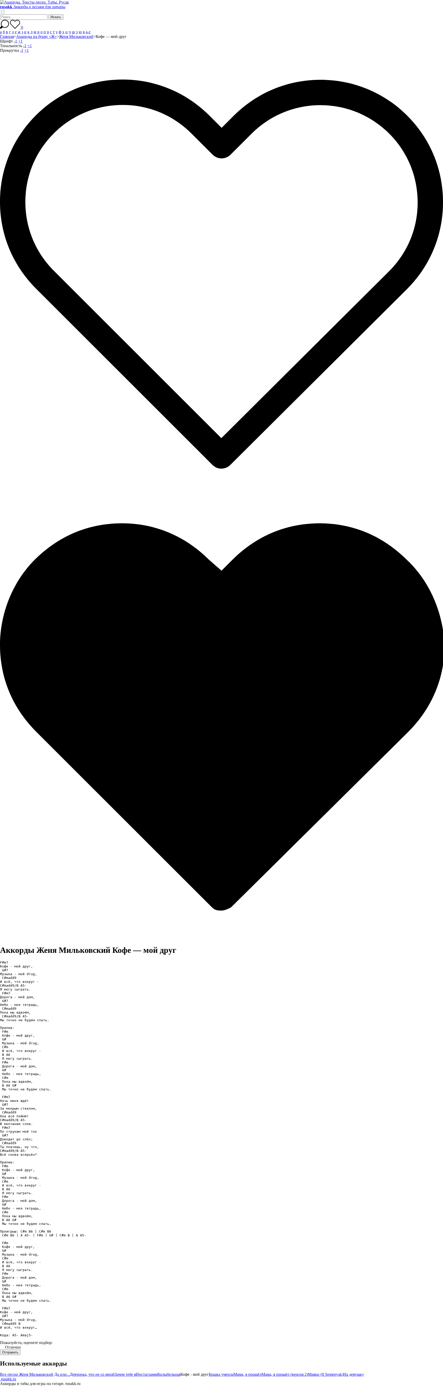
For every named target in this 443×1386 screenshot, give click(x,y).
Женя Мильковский (76, 36)
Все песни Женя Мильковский (26, 1374)
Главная (7, 36)
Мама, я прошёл (247, 1374)
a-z (88, 32)
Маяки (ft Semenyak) (325, 1374)
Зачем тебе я (125, 1374)
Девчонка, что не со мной (92, 1374)
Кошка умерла (221, 1374)
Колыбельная (168, 1374)
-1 (15, 41)
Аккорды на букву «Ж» (36, 36)
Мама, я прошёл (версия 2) (284, 1374)
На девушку (353, 1374)
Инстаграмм (146, 1374)
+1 (20, 41)
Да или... (62, 1374)
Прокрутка (9, 50)
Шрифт (6, 41)
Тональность (11, 46)
